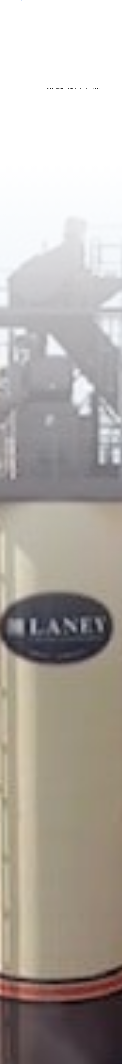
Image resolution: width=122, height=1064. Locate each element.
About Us (83, 88)
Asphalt (50, 88)
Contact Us (96, 88)
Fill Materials (72, 88)
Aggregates (60, 88)
